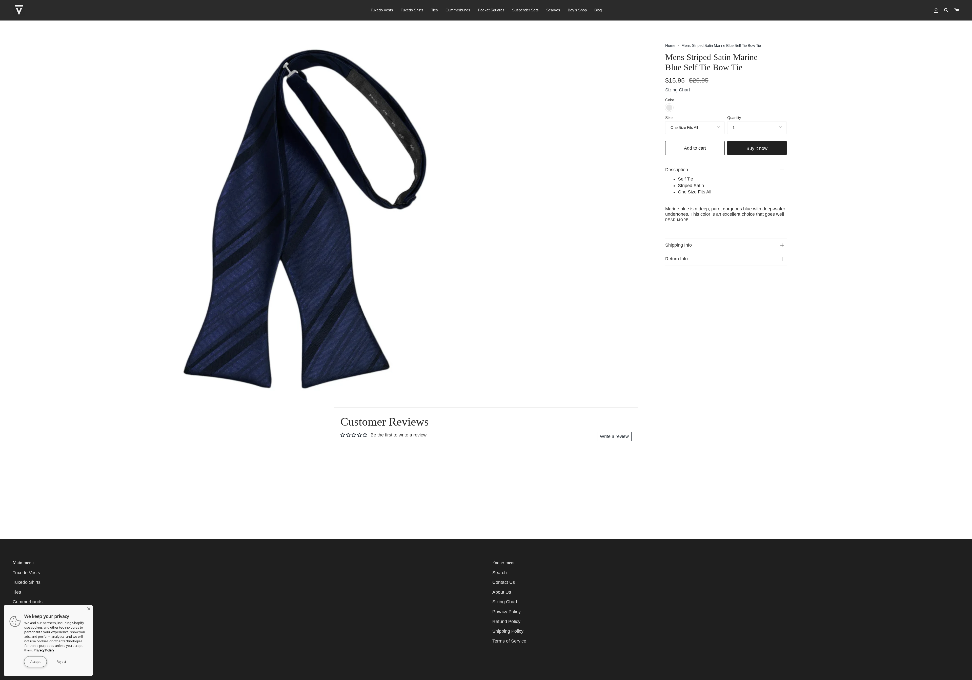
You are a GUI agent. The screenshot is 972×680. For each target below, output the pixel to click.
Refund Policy (506, 621)
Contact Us (503, 582)
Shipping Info (678, 245)
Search (499, 572)
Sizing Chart (677, 89)
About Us (501, 592)
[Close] (88, 608)
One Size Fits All (684, 127)
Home (670, 45)
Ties (17, 592)
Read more (677, 220)
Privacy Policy (506, 611)
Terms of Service (509, 641)
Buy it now (756, 148)
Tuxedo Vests (26, 572)
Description (676, 169)
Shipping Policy (507, 631)
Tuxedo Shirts (26, 582)
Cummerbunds (28, 601)
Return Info (676, 258)
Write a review (614, 436)
